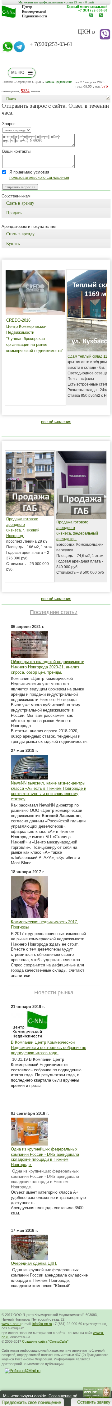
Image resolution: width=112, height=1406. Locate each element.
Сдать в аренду (20, 203)
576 (104, 86)
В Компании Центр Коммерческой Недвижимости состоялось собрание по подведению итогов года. (48, 1047)
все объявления (56, 421)
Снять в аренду (20, 234)
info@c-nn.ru (42, 1324)
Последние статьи (53, 612)
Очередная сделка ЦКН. (34, 1263)
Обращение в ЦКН (28, 82)
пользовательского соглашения (39, 177)
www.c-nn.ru (92, 16)
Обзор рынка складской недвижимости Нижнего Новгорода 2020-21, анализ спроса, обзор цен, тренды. (47, 667)
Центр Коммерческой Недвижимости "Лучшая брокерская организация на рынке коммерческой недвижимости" (34, 338)
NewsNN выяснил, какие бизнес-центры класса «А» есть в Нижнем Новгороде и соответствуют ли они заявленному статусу (48, 791)
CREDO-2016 (18, 320)
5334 (25, 91)
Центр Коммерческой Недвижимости (34, 11)
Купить (13, 243)
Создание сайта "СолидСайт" (45, 1341)
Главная (7, 82)
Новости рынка (53, 992)
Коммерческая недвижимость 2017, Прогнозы (44, 924)
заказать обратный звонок (102, 16)
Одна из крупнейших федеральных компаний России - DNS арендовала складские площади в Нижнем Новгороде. (45, 1157)
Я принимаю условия (39, 175)
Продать (13, 212)
